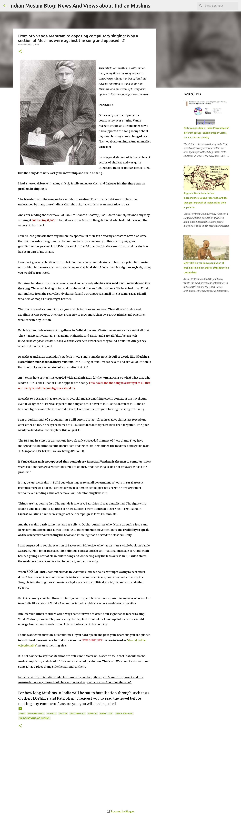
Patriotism (106, 713)
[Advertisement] (85, 779)
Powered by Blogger (122, 811)
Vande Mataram (124, 713)
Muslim (63, 713)
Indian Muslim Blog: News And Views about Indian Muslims (79, 6)
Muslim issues (77, 713)
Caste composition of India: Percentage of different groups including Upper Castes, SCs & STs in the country (206, 133)
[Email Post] (20, 710)
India (22, 713)
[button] (20, 51)
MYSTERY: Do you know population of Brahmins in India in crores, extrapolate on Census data (206, 268)
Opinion (92, 713)
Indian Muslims (36, 713)
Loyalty (51, 713)
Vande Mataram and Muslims (34, 718)
